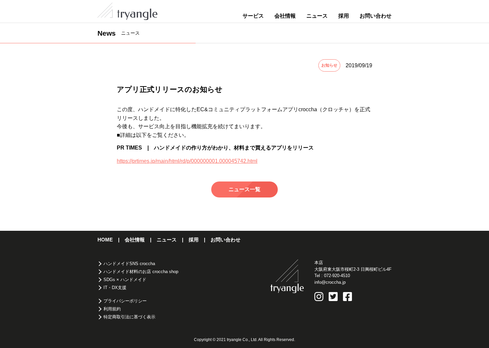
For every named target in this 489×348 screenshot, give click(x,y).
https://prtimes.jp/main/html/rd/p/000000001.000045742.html (187, 161)
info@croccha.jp (330, 282)
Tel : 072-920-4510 (332, 275)
